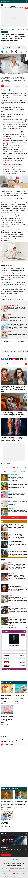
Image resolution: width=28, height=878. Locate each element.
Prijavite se (6, 854)
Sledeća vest (21, 341)
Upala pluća (6, 140)
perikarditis (21, 351)
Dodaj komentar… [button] (9, 744)
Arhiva (26, 868)
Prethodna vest (7, 341)
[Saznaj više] (26, 833)
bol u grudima (5, 351)
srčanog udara (5, 226)
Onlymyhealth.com (9, 299)
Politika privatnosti (10, 870)
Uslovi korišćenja (18, 870)
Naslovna (3, 29)
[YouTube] (17, 359)
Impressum (12, 868)
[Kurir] (5, 2)
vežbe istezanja (5, 275)
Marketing (3, 868)
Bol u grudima (5, 90)
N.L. (8, 296)
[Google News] (25, 359)
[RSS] (22, 467)
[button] (25, 43)
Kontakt (7, 868)
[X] (10, 359)
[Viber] (2, 359)
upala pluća (13, 351)
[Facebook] (6, 359)
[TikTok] (21, 359)
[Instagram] (14, 359)
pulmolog (3, 109)
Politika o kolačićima (19, 868)
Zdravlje (7, 29)
